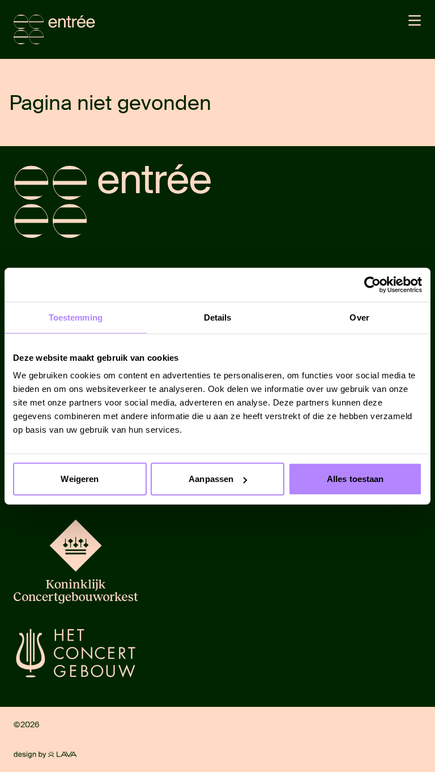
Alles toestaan (355, 479)
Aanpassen (211, 479)
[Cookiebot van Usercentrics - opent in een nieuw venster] (372, 284)
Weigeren (80, 479)
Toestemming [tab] (76, 317)
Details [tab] (218, 317)
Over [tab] (359, 317)
